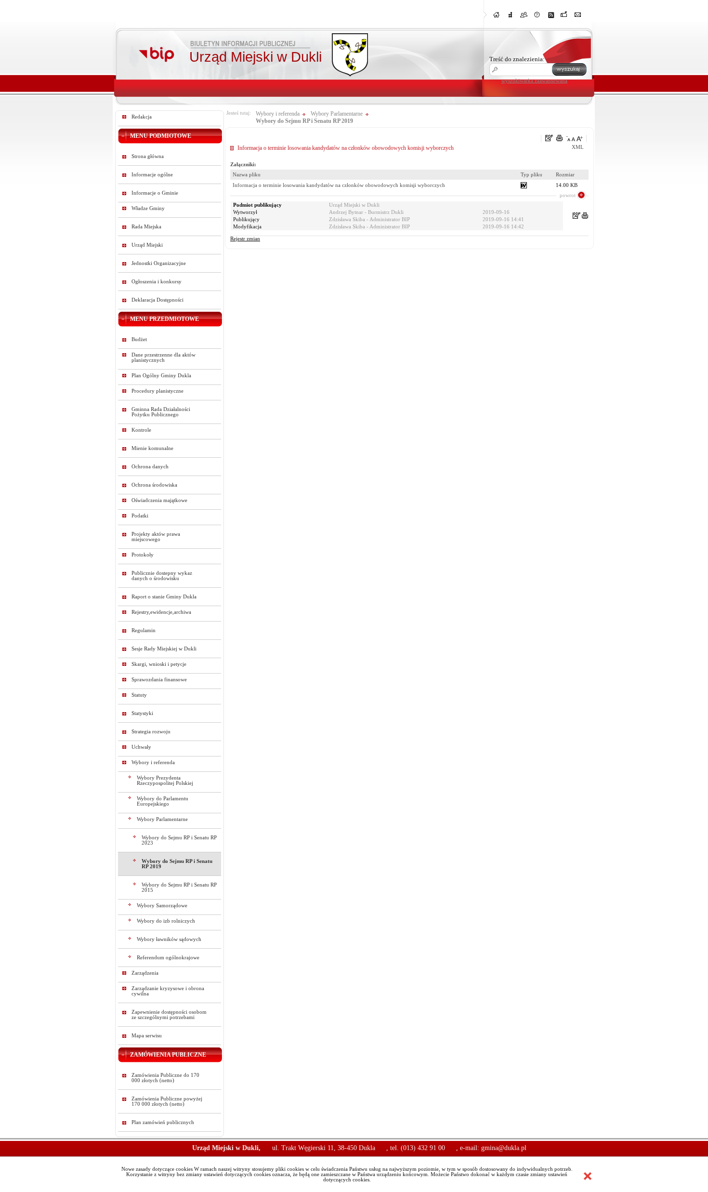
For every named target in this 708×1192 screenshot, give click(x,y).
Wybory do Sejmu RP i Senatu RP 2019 (177, 864)
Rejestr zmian (245, 238)
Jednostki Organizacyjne (158, 263)
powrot (568, 195)
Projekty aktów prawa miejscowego (155, 536)
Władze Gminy (148, 208)
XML (578, 147)
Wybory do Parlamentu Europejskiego (162, 801)
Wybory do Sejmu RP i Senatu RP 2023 (179, 840)
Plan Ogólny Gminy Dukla (161, 375)
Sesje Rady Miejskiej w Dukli (164, 648)
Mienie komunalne (152, 448)
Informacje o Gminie (154, 193)
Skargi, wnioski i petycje (158, 664)
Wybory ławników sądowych (169, 939)
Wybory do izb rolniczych (166, 921)
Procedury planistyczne (157, 391)
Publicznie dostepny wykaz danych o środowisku (161, 575)
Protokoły (142, 554)
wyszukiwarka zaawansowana (534, 80)
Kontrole (141, 430)
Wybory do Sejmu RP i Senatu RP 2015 (179, 887)
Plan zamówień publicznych (162, 1122)
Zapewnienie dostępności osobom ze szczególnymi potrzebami (169, 1014)
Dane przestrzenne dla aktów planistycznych (163, 357)
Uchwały (141, 747)
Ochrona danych (150, 466)
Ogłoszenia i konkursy (156, 281)
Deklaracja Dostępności (157, 300)
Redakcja (141, 116)
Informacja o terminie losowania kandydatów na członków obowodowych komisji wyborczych (339, 185)
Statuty (139, 695)
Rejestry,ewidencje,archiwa (161, 612)
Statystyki (142, 713)
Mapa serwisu (146, 1035)
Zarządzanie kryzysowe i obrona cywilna (167, 991)
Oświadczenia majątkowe (159, 500)
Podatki (139, 515)
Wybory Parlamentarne (162, 819)
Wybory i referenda (153, 762)
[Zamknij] (587, 1176)
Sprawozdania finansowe (159, 679)
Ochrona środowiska (154, 485)
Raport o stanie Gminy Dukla (164, 596)
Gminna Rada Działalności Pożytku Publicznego (160, 412)
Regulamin (143, 630)
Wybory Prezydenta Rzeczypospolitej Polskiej (165, 780)
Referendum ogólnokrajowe (168, 957)
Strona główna (147, 156)
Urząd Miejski (147, 245)
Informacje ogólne (152, 174)
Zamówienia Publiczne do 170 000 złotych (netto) (165, 1078)
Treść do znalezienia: (517, 59)
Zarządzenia (144, 973)
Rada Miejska (146, 226)
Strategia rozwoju (150, 731)
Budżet (139, 339)
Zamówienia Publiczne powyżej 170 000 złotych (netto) (166, 1101)
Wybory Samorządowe (162, 905)
